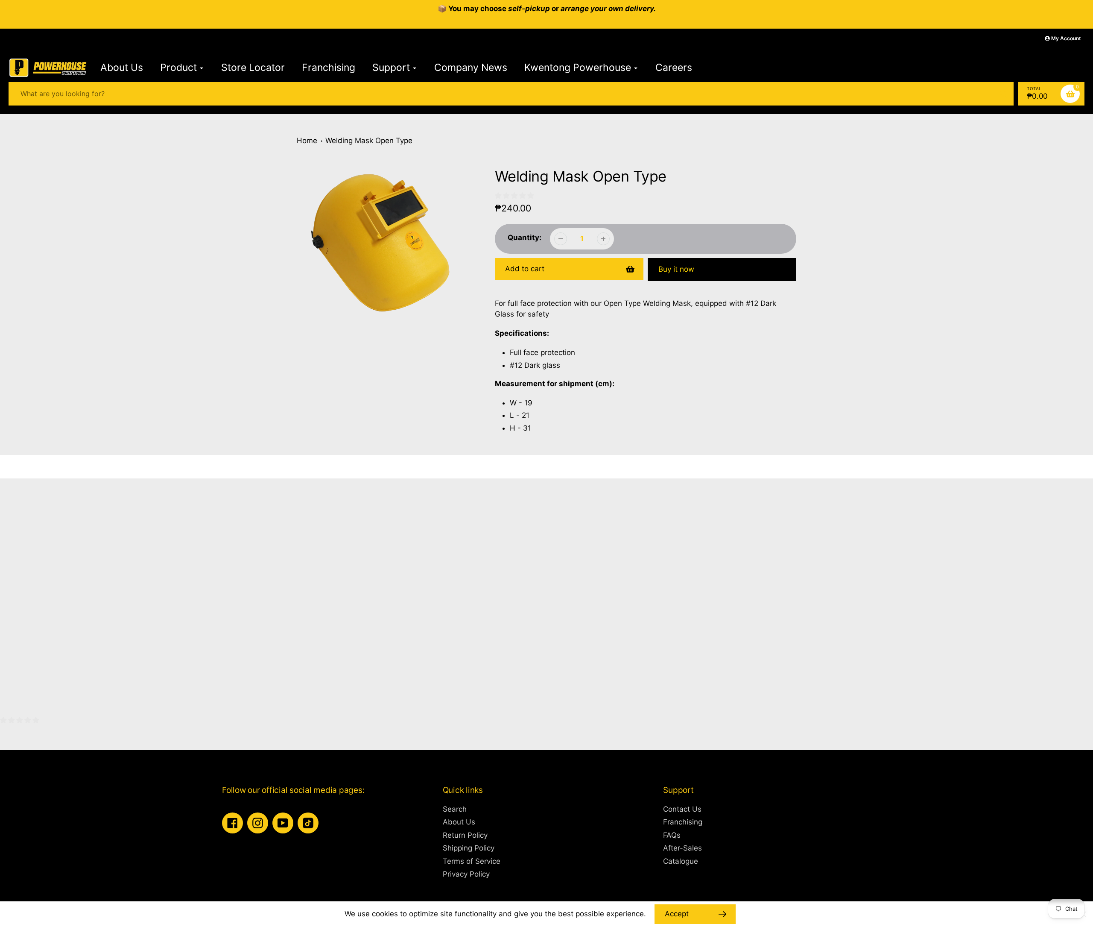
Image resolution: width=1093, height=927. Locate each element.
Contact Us (682, 809)
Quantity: (524, 237)
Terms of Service (471, 861)
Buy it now (676, 269)
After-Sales (682, 848)
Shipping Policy (468, 848)
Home (307, 140)
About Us (459, 822)
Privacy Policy (466, 874)
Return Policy (465, 835)
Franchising (682, 822)
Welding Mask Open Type (368, 140)
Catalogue (680, 861)
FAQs (672, 835)
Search (455, 809)
